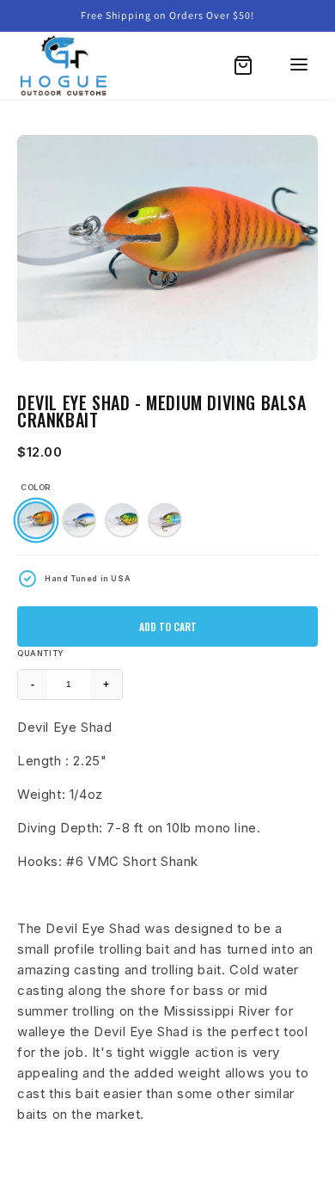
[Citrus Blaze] (36, 520)
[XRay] (165, 520)
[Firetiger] (122, 520)
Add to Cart (168, 626)
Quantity (40, 653)
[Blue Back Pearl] (79, 520)
